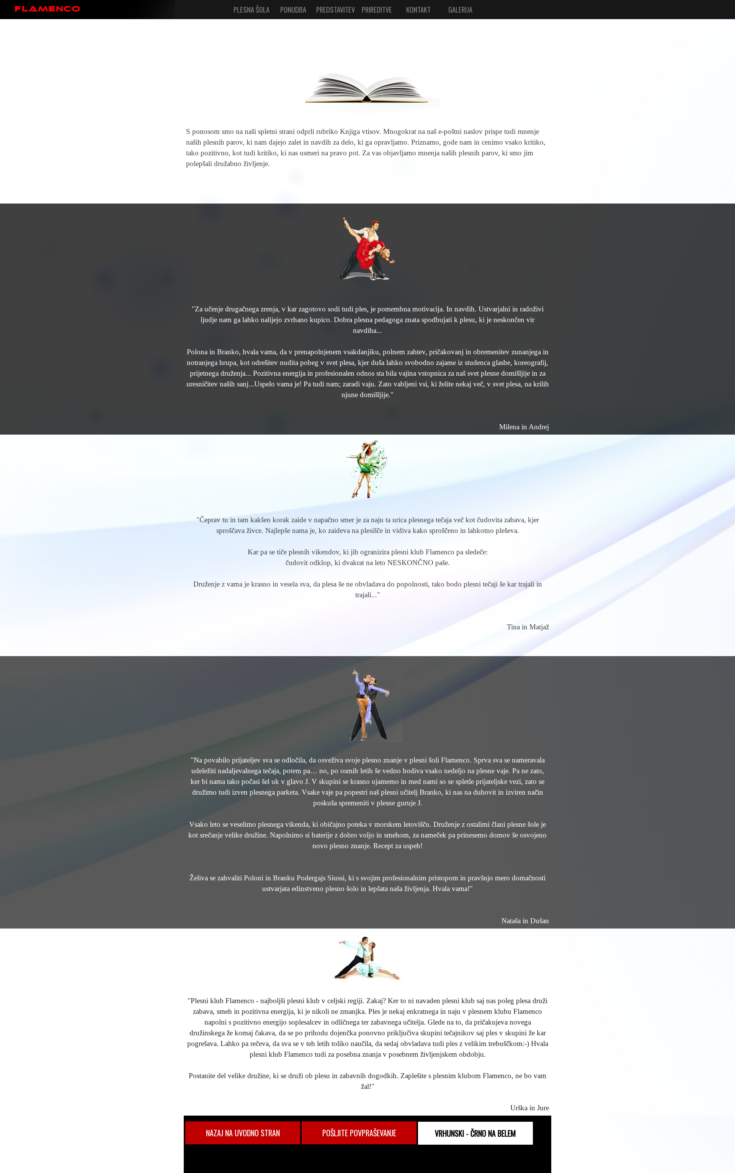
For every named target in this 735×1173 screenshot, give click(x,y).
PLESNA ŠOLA (252, 9)
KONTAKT (418, 9)
